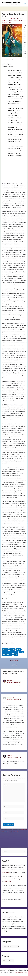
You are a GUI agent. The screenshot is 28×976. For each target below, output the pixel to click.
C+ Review (9, 20)
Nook (15, 652)
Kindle (12, 649)
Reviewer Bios (7, 881)
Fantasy (15, 20)
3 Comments (5, 18)
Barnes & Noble (7, 652)
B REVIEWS (12, 18)
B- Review (18, 18)
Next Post (14, 665)
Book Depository (7, 654)
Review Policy (5, 872)
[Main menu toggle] (25, 3)
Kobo (15, 654)
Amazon (5, 649)
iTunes (18, 649)
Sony (21, 652)
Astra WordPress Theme (21, 972)
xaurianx (9, 755)
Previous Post (14, 660)
